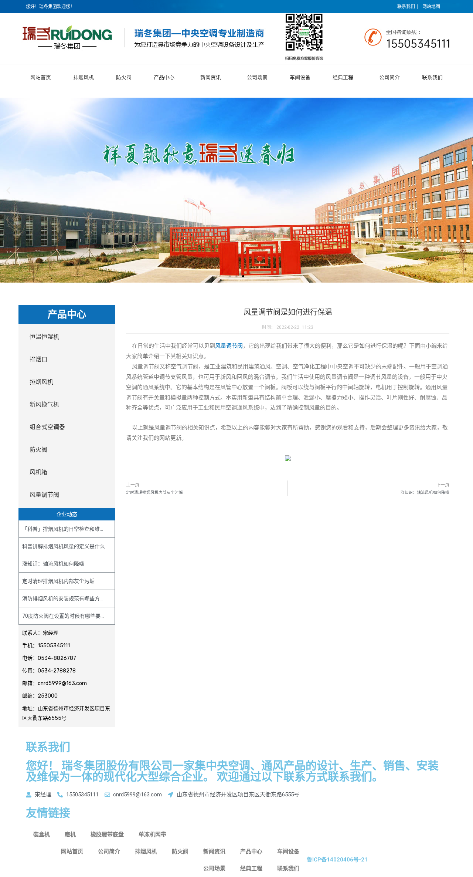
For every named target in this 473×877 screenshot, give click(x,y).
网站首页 (40, 77)
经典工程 (343, 77)
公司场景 (257, 77)
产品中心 (164, 77)
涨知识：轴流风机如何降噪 (53, 564)
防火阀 (124, 77)
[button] (230, 276)
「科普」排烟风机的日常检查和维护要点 (68, 529)
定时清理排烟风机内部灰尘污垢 (58, 581)
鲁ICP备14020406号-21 (337, 859)
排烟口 (38, 359)
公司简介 (389, 77)
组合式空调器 (47, 427)
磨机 (70, 834)
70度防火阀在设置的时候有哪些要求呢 (66, 616)
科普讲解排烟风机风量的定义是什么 (63, 546)
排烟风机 (83, 77)
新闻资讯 (210, 77)
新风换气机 (44, 404)
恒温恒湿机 (44, 336)
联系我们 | (407, 6)
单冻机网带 (152, 834)
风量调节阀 (44, 494)
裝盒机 (41, 834)
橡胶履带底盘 (107, 834)
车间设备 (300, 77)
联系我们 (432, 77)
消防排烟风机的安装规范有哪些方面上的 (68, 598)
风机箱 (38, 472)
